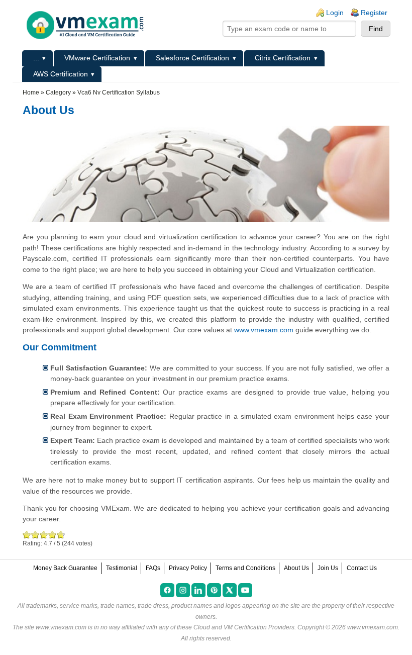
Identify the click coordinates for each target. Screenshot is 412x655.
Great (52, 534)
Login (335, 13)
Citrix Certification (283, 58)
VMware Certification (97, 58)
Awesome (60, 534)
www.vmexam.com (263, 330)
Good (44, 534)
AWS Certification (60, 74)
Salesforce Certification (192, 58)
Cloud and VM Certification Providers (243, 627)
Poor (27, 534)
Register (374, 13)
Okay (35, 534)
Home (31, 92)
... (36, 58)
